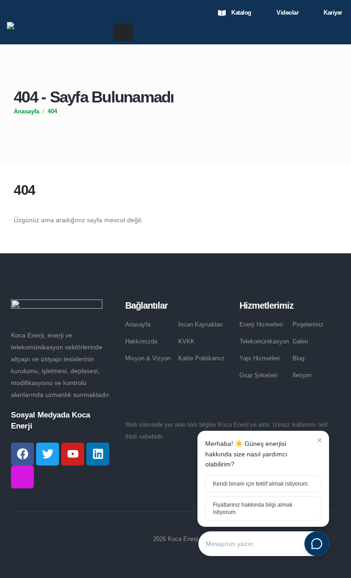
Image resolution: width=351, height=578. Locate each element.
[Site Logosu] (57, 32)
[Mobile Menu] (123, 32)
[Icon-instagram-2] (22, 477)
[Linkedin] (97, 454)
